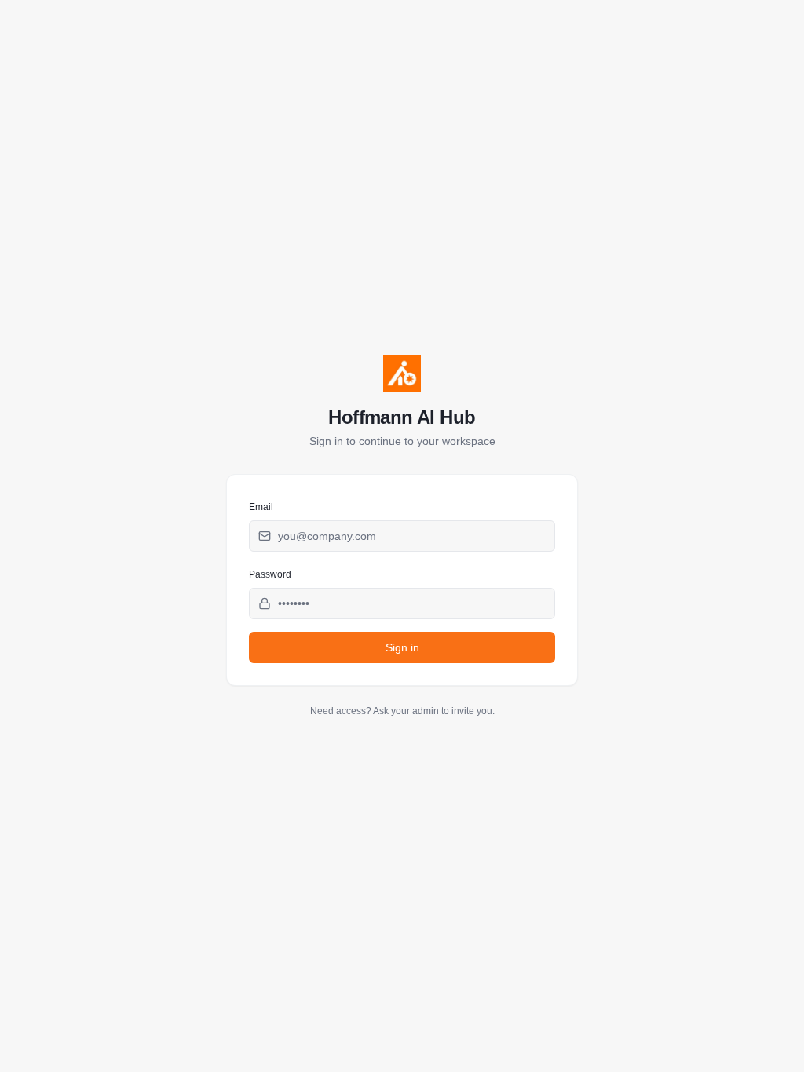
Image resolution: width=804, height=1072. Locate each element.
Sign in (402, 647)
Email (261, 506)
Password (270, 574)
